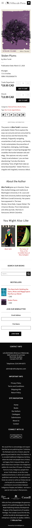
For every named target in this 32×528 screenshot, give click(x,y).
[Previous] (1, 242)
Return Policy (16, 392)
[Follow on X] (20, 436)
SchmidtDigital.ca (19, 525)
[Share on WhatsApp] (3, 115)
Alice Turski (8, 110)
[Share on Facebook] (7, 115)
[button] (2, 3)
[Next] (31, 242)
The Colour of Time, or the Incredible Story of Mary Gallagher (24, 252)
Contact (16, 424)
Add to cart (23, 89)
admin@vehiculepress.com (16, 369)
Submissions (16, 417)
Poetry (24, 107)
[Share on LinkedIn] (23, 115)
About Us (16, 420)
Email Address (16, 315)
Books (16, 408)
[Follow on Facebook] (12, 436)
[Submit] (28, 274)
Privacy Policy (16, 383)
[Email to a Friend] (15, 115)
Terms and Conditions (16, 386)
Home (16, 405)
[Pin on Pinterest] (19, 115)
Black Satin (8, 249)
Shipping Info (16, 389)
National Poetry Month (15, 107)
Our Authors (16, 411)
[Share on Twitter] (11, 115)
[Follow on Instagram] (16, 436)
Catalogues (16, 414)
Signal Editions (16, 110)
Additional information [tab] (16, 122)
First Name (16, 324)
